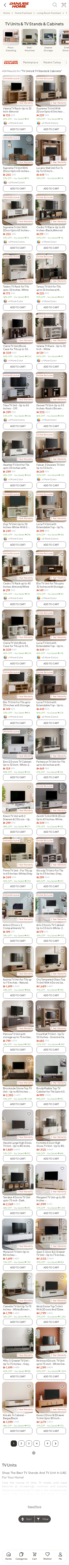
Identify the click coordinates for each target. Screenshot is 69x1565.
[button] (55, 1443)
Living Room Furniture (49, 13)
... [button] (42, 1443)
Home (6, 13)
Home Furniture (23, 13)
